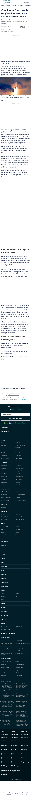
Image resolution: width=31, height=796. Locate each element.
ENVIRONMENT (5, 574)
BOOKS (3, 611)
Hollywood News (19, 499)
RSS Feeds (13, 748)
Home (2, 5)
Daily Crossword (19, 634)
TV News (17, 505)
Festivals (17, 537)
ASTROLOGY (4, 512)
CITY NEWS (4, 470)
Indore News (4, 481)
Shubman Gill (4, 458)
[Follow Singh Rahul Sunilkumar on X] (17, 29)
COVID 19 (3, 627)
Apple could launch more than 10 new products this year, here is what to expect (7, 730)
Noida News (18, 487)
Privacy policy (4, 742)
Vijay (2, 648)
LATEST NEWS (4, 435)
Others (2, 607)
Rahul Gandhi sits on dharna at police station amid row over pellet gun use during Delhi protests (22, 694)
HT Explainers (18, 683)
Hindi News (18, 680)
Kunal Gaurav (10, 31)
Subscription (4, 745)
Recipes (17, 540)
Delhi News (3, 478)
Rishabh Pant (4, 463)
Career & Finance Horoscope (22, 651)
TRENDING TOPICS (6, 666)
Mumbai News (4, 487)
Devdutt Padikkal (19, 458)
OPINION (3, 582)
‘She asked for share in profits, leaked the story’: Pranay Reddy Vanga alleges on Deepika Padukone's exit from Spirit (8, 712)
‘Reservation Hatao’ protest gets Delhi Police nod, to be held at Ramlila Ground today (8, 703)
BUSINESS (3, 558)
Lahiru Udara (18, 466)
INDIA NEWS (4, 444)
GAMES (3, 631)
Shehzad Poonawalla (20, 661)
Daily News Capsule (6, 421)
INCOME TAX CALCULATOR (8, 641)
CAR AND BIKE (5, 590)
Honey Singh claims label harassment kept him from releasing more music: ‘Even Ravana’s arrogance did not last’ (22, 731)
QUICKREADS (4, 623)
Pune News (18, 490)
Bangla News (18, 678)
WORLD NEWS (5, 439)
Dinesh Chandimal (5, 466)
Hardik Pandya (4, 460)
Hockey (3, 604)
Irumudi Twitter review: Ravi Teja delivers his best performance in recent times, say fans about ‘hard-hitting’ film (22, 722)
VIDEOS (3, 566)
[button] (2, 2)
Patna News (4, 490)
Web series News (5, 508)
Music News (4, 502)
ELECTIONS (4, 619)
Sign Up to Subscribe (15, 425)
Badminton (3, 601)
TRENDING (4, 553)
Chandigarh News (5, 476)
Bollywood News (5, 499)
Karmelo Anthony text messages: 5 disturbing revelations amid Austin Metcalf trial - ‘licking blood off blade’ (22, 712)
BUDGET (3, 570)
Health (2, 540)
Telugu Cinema (19, 675)
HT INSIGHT (4, 615)
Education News (19, 527)
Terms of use (24, 739)
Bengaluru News (5, 473)
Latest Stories (6, 689)
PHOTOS (3, 562)
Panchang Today (5, 656)
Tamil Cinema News (20, 502)
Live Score (3, 453)
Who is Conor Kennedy (6, 651)
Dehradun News (19, 476)
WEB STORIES (4, 549)
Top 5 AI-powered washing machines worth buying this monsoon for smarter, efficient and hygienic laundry (7, 695)
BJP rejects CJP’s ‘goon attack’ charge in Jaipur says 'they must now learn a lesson (8, 721)
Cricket (14, 5)
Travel (16, 542)
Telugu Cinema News (6, 505)
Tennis (17, 604)
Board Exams (18, 522)
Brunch (17, 534)
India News (20, 5)
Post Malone (18, 648)
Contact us (13, 739)
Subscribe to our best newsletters (15, 417)
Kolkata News (4, 484)
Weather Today (14, 742)
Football (17, 601)
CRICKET (3, 448)
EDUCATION (4, 519)
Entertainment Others (20, 508)
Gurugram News (19, 478)
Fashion (3, 537)
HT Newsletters (24, 742)
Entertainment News (6, 678)
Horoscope (3, 515)
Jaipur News (18, 481)
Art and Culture (4, 534)
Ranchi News (4, 492)
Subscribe (26, 2)
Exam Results (4, 527)
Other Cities (18, 492)
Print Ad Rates (14, 745)
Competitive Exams (5, 524)
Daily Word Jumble (5, 637)
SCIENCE (3, 578)
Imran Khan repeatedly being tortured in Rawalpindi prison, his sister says (22, 703)
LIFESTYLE (3, 531)
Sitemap (3, 748)
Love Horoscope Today (6, 654)
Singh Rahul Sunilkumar (9, 29)
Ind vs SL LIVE (18, 463)
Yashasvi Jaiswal (19, 460)
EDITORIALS (4, 586)
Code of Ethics (24, 745)
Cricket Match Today (20, 450)
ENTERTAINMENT (5, 497)
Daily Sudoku (4, 634)
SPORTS (3, 598)
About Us (3, 739)
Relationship (4, 542)
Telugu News (4, 680)
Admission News (5, 522)
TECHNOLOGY (4, 594)
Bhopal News (18, 473)
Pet (1, 545)
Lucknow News (19, 484)
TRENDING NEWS (5, 645)
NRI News (3, 683)
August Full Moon (19, 654)
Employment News (20, 524)
